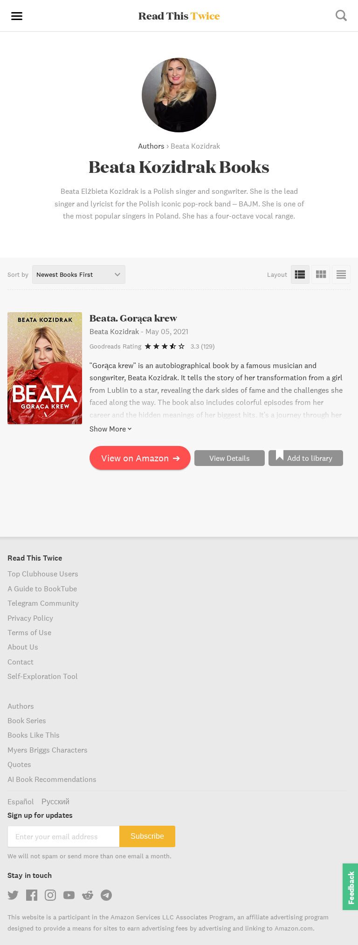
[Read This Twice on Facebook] (31, 895)
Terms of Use (29, 632)
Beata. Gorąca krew (134, 317)
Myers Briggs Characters (47, 749)
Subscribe (147, 836)
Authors (151, 146)
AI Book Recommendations (51, 779)
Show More (108, 428)
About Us (22, 646)
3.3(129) (203, 346)
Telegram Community (43, 603)
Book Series (26, 720)
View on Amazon (140, 458)
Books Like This (33, 735)
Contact (20, 661)
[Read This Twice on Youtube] (69, 895)
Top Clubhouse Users (42, 573)
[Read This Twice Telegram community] (106, 895)
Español (20, 801)
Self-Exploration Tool (42, 676)
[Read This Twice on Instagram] (50, 895)
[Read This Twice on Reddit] (87, 895)
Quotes (19, 764)
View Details (229, 458)
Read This (179, 15)
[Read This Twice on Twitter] (13, 895)
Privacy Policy (30, 618)
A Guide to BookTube (42, 588)
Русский (55, 801)
